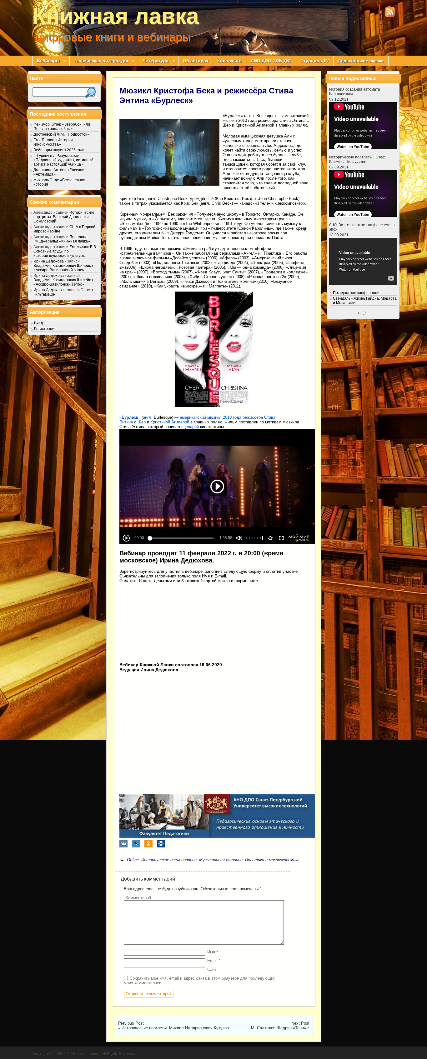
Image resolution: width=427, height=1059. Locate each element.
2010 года (232, 417)
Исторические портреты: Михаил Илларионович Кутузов (175, 1028)
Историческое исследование (169, 859)
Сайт (211, 969)
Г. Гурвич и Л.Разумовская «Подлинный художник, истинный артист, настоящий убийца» (63, 160)
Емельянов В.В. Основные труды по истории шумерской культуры (65, 251)
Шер (142, 422)
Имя (212, 952)
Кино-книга (229, 60)
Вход (38, 323)
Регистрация (45, 329)
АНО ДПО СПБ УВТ (271, 60)
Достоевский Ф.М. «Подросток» (61, 134)
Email (213, 960)
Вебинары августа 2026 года (58, 150)
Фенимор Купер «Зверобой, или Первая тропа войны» (61, 126)
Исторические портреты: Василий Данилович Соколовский (63, 216)
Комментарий (138, 898)
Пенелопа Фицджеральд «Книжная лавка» (61, 239)
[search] (90, 92)
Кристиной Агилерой (169, 422)
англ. (148, 417)
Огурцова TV (314, 60)
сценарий (190, 426)
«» (129, 417)
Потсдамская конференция (357, 293)
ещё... (363, 313)
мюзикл (214, 417)
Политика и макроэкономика (272, 859)
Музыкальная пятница (221, 859)
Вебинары (46, 60)
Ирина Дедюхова (48, 261)
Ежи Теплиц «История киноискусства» (53, 142)
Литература (153, 60)
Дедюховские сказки (361, 60)
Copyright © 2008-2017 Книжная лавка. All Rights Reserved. (84, 1054)
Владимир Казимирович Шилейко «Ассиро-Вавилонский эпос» (63, 267)
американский (193, 417)
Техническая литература (98, 60)
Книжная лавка (115, 15)
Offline (133, 859)
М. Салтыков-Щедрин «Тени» (278, 1028)
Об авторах (195, 60)
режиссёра (253, 417)
